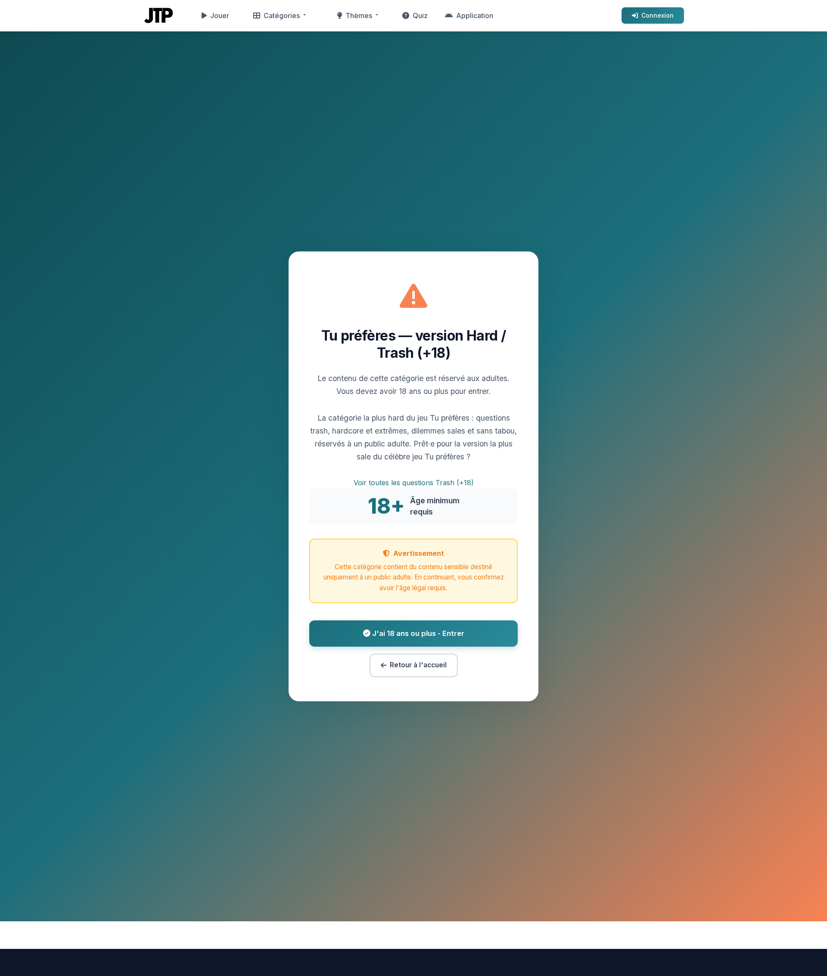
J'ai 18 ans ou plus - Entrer (417, 633)
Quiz (420, 15)
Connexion (657, 15)
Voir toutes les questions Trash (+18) (414, 482)
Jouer (219, 15)
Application (474, 15)
